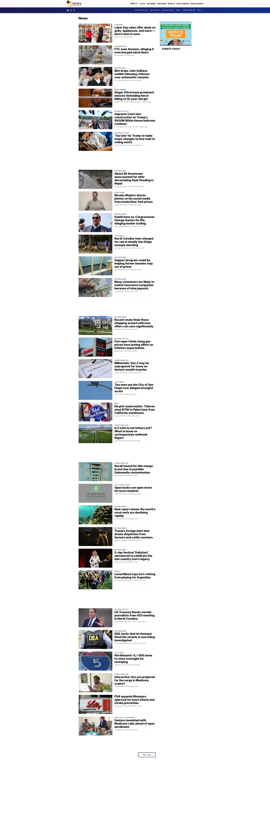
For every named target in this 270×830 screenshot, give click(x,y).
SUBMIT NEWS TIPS (188, 10)
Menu (133, 4)
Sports (171, 4)
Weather (161, 4)
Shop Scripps (182, 4)
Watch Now (196, 4)
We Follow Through (141, 10)
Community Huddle (167, 10)
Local (142, 4)
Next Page (147, 755)
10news (74, 10)
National (151, 4)
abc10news (68, 10)
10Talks (178, 10)
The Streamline (154, 10)
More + (200, 10)
